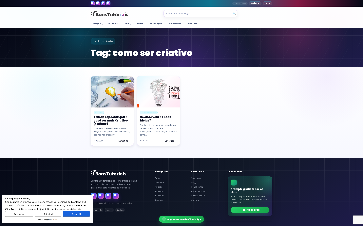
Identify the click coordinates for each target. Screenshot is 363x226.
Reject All (48, 214)
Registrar (255, 3)
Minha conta (197, 187)
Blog (193, 182)
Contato (192, 23)
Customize (19, 214)
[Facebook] (93, 3)
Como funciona (198, 191)
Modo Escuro (241, 3)
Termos (109, 210)
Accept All (76, 214)
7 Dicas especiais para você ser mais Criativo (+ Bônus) (111, 120)
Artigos (97, 23)
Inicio (97, 41)
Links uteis (197, 171)
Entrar (267, 3)
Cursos (139, 23)
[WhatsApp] (103, 3)
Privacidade (97, 210)
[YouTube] (108, 3)
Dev (126, 23)
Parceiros (159, 195)
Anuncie (158, 187)
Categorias (161, 171)
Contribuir (159, 182)
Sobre (158, 178)
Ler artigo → (124, 140)
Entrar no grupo (252, 209)
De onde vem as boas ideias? (155, 118)
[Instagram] (98, 3)
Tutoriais (113, 23)
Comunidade (235, 171)
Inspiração (156, 23)
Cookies (120, 210)
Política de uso (198, 195)
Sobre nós (196, 178)
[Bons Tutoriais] (109, 13)
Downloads (175, 23)
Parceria (159, 191)
